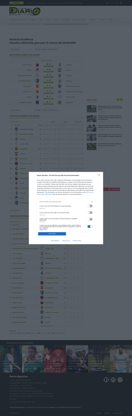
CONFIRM (52, 233)
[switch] (89, 206)
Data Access (66, 240)
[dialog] (66, 208)
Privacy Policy (77, 240)
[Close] (99, 175)
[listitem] (66, 202)
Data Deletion (55, 240)
